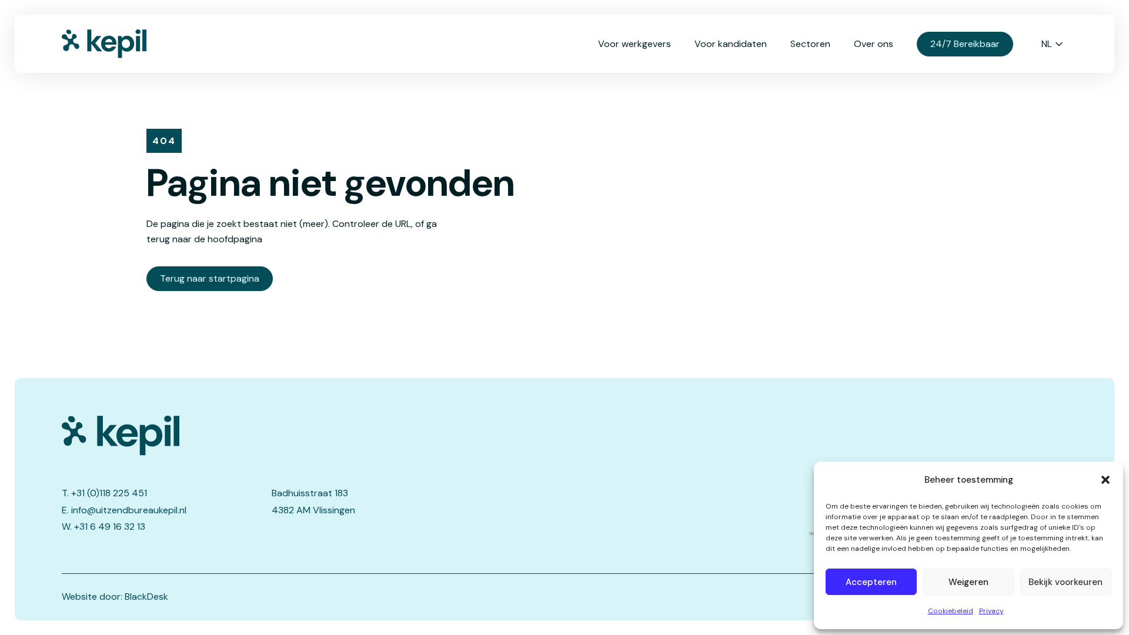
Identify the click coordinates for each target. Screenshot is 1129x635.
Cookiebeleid (950, 611)
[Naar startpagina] (120, 43)
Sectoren (810, 44)
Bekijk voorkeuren (1065, 582)
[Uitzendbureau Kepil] (269, 436)
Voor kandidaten (730, 44)
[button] (1105, 480)
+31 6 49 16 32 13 (109, 526)
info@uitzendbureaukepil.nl (128, 510)
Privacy (991, 611)
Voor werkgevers (634, 44)
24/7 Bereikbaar (965, 44)
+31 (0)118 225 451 (109, 493)
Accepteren (871, 582)
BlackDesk (146, 596)
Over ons (873, 44)
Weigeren (968, 582)
